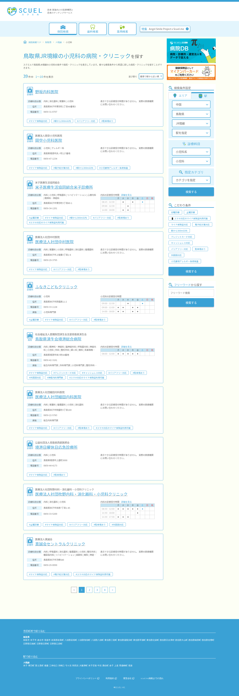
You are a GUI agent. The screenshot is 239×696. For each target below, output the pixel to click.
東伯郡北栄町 (152, 640)
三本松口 (53, 666)
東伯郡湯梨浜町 (125, 640)
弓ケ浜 (68, 666)
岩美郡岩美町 (57, 640)
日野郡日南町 (29, 644)
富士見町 (39, 666)
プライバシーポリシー (86, 678)
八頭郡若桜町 (71, 640)
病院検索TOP (35, 42)
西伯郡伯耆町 (208, 640)
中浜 (99, 666)
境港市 (47, 640)
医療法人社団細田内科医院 (58, 396)
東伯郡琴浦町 (139, 640)
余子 (111, 666)
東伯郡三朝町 (110, 640)
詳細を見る (126, 194)
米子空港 (92, 666)
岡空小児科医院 (48, 140)
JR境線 (58, 42)
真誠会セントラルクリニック (60, 543)
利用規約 (110, 678)
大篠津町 (83, 666)
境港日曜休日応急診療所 (56, 447)
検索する (191, 192)
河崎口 (61, 666)
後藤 (46, 666)
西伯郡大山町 (181, 640)
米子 (25, 666)
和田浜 (75, 666)
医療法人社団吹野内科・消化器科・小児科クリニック (81, 494)
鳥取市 (26, 640)
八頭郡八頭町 (97, 640)
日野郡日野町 (43, 644)
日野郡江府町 (56, 644)
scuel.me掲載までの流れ (152, 678)
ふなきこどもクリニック (56, 286)
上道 (116, 666)
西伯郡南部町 (194, 640)
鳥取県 (48, 42)
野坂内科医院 (46, 91)
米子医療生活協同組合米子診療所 (64, 187)
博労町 (31, 666)
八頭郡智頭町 (84, 640)
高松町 (105, 666)
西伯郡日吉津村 (167, 640)
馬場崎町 (123, 666)
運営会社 (127, 678)
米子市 (33, 640)
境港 (130, 666)
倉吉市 (40, 640)
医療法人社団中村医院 (54, 241)
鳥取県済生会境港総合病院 (58, 339)
